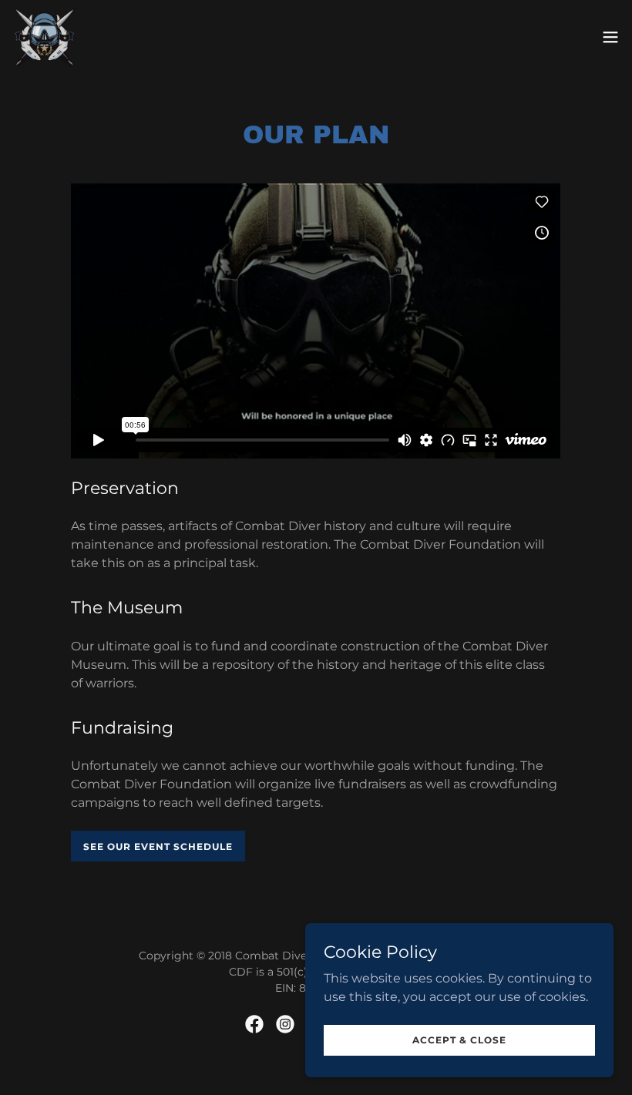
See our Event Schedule (158, 846)
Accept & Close (459, 1040)
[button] (610, 37)
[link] (44, 37)
